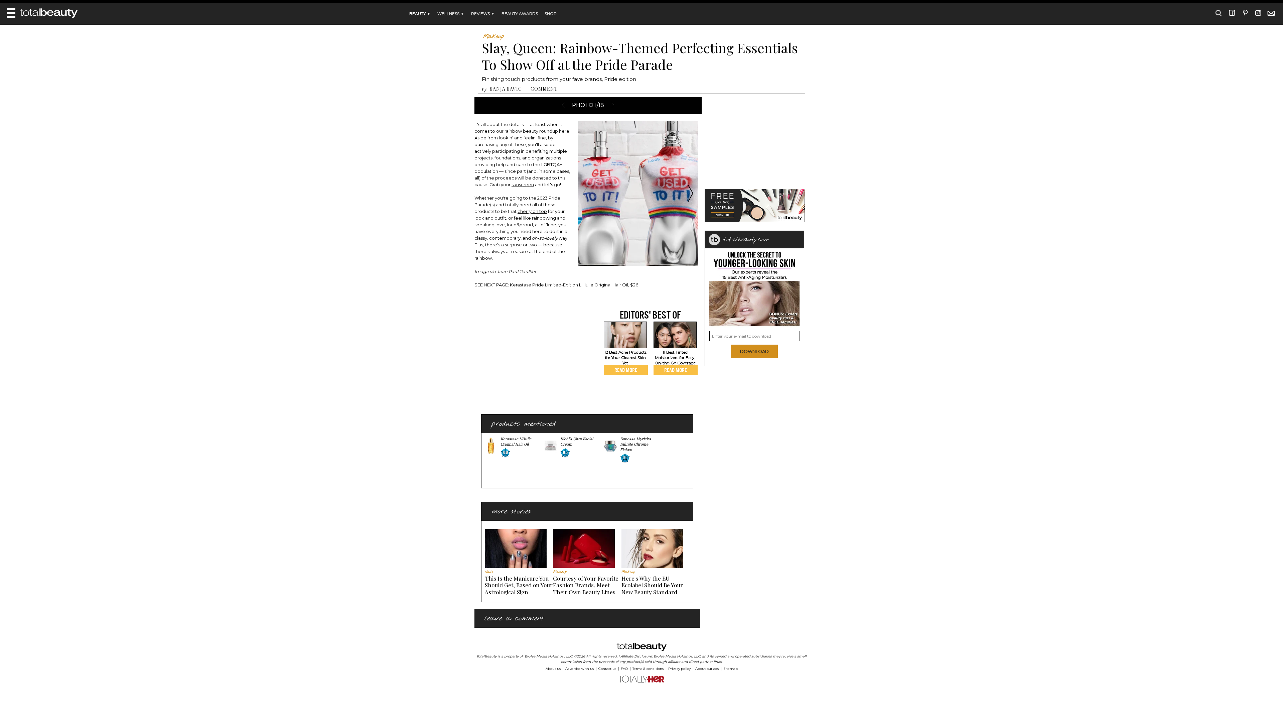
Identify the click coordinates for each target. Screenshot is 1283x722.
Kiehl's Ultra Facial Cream (576, 442)
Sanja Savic (506, 89)
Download (754, 351)
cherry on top (532, 211)
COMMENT (544, 89)
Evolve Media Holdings (544, 656)
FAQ (624, 669)
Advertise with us (579, 669)
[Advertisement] (530, 355)
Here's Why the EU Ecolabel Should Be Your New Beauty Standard (652, 585)
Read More (625, 370)
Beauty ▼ (420, 13)
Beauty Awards (520, 13)
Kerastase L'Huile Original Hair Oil (516, 442)
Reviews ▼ (483, 13)
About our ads (707, 669)
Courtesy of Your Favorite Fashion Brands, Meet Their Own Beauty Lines (585, 585)
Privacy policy (679, 669)
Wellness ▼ (450, 13)
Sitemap (730, 669)
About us (553, 669)
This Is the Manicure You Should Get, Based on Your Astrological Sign (519, 585)
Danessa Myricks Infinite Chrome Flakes (635, 444)
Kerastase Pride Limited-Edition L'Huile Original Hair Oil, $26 (556, 284)
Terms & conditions (648, 669)
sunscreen (523, 184)
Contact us (607, 669)
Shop (551, 13)
